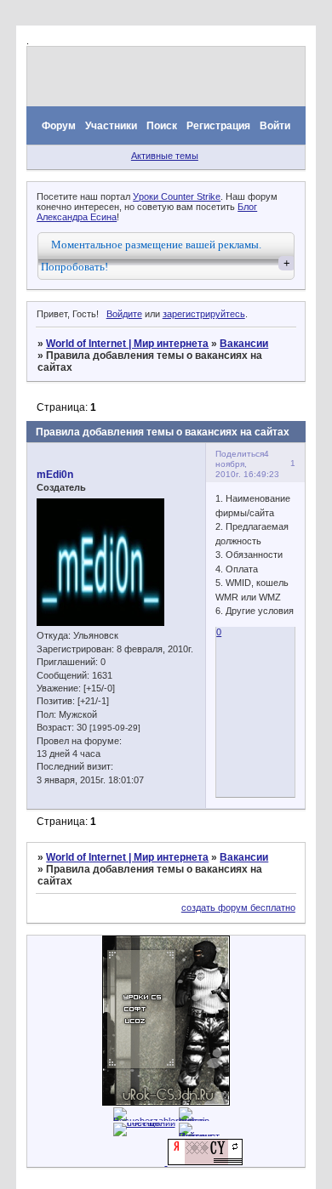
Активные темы (164, 156)
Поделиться (239, 453)
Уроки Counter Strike (176, 196)
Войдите (124, 314)
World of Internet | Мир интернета (127, 344)
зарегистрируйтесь (204, 314)
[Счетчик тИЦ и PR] (205, 1162)
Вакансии (244, 344)
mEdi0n (55, 475)
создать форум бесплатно (238, 907)
